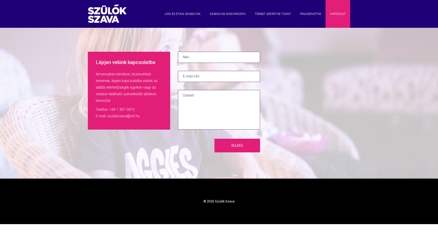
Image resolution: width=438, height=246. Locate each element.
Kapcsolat (338, 13)
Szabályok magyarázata (227, 13)
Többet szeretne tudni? (273, 13)
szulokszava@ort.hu (123, 116)
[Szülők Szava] (107, 5)
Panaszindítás (310, 13)
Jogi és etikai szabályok (182, 13)
